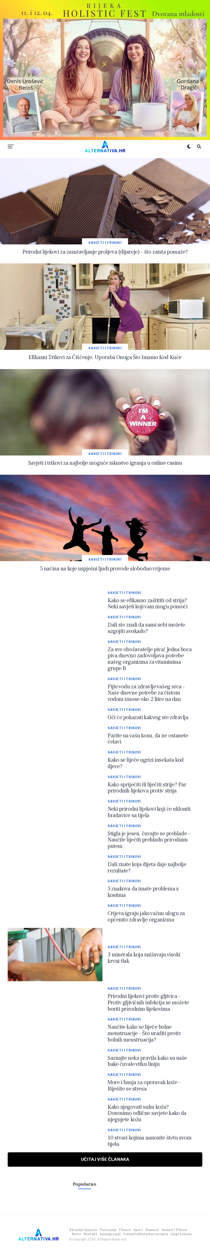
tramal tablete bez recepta (145, 1234)
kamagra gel (110, 1234)
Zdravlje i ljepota (83, 1230)
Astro (76, 1234)
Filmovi (125, 1230)
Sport (138, 1230)
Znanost (152, 1230)
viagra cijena (181, 1234)
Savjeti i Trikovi (174, 1230)
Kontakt (90, 1234)
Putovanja (108, 1230)
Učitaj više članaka (105, 1159)
